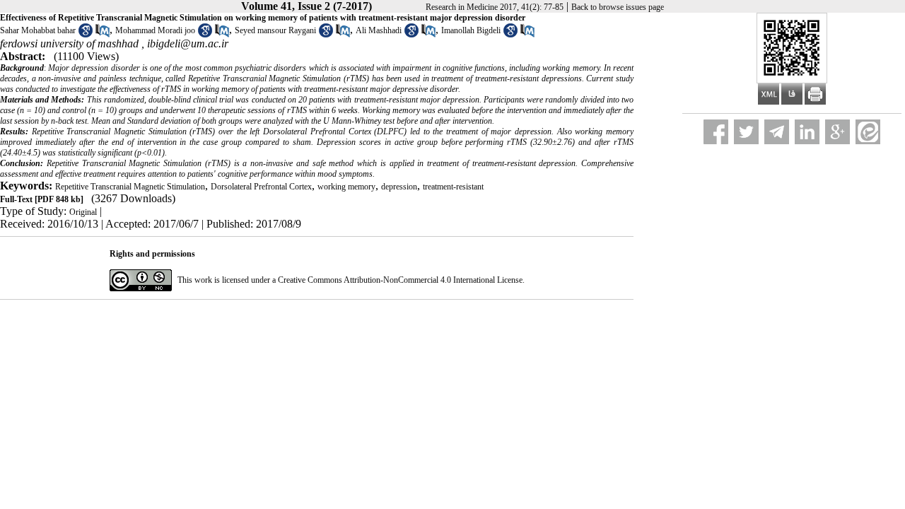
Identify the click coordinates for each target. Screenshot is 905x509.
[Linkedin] (807, 131)
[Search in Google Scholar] (85, 35)
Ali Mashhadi (379, 30)
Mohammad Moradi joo (155, 30)
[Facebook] (715, 131)
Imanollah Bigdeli (471, 30)
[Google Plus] (837, 131)
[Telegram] (776, 131)
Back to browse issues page (617, 7)
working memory (346, 187)
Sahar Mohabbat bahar (38, 30)
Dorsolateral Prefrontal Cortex (261, 187)
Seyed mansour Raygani (275, 30)
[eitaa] (868, 131)
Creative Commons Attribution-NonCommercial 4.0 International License (400, 280)
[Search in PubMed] (102, 35)
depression (399, 187)
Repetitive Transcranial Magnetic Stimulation (130, 187)
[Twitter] (746, 131)
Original (83, 212)
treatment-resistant (453, 187)
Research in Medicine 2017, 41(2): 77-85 (495, 7)
